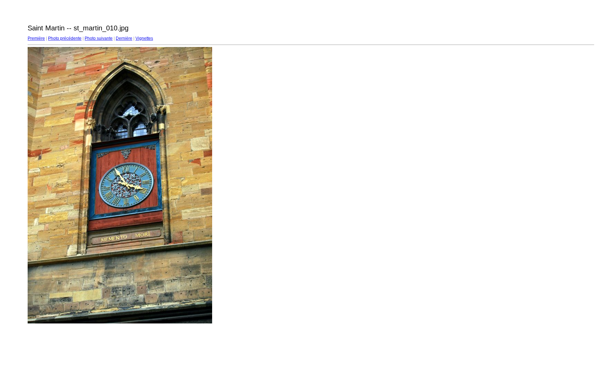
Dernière (124, 38)
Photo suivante (99, 38)
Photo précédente (65, 38)
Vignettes (144, 38)
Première (36, 38)
